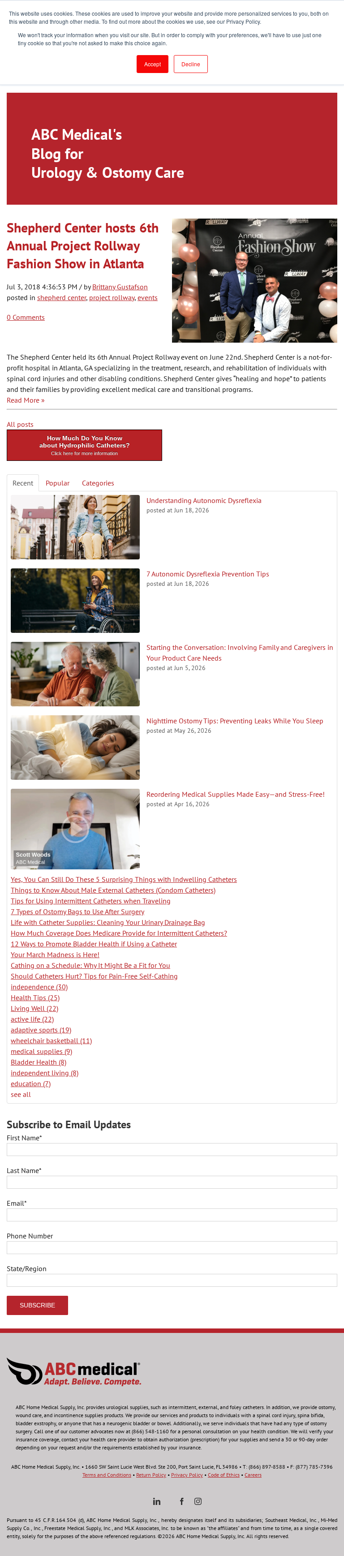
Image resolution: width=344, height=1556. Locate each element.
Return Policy (151, 1474)
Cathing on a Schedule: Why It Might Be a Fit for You (90, 965)
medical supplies (41, 1051)
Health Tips (35, 997)
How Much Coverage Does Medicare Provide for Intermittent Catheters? (119, 932)
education (31, 1083)
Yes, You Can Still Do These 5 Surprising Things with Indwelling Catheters (124, 879)
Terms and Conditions (106, 1474)
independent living (44, 1072)
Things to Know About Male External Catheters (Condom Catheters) (113, 889)
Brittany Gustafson (120, 286)
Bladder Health (38, 1061)
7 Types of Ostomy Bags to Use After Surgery (77, 911)
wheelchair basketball (51, 1040)
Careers (253, 1474)
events (148, 297)
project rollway (111, 297)
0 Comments (26, 317)
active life (32, 1018)
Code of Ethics (224, 1474)
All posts (20, 424)
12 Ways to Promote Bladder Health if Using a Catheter (94, 943)
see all (21, 1094)
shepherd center (61, 297)
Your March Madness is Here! (55, 954)
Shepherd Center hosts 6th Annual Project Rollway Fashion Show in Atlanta (83, 245)
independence (39, 986)
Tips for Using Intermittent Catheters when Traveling (91, 900)
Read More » (26, 399)
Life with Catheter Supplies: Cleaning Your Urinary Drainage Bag (108, 922)
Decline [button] (190, 64)
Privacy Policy (187, 1474)
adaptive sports (41, 1029)
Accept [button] (152, 64)
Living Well (34, 1008)
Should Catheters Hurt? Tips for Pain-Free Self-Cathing (94, 975)
